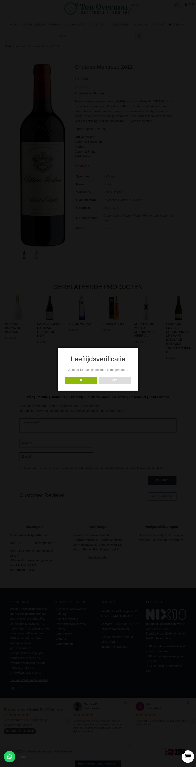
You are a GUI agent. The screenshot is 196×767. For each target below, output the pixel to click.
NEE (115, 380)
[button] (9, 756)
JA (80, 380)
